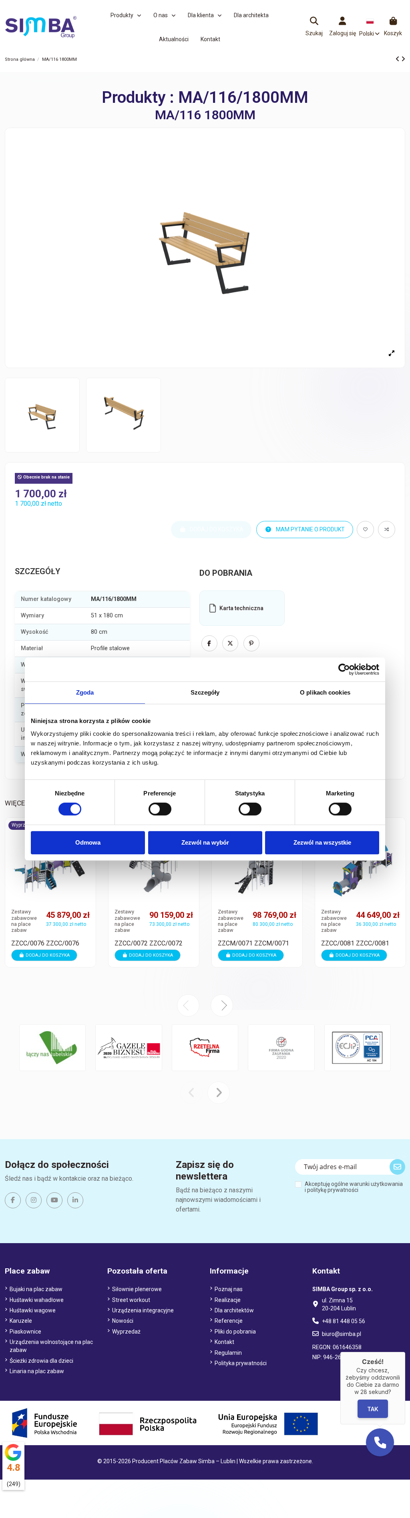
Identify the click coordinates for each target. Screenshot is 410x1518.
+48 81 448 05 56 (343, 1321)
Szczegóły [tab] (205, 692)
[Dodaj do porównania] (386, 529)
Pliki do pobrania (235, 1331)
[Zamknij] (405, 1352)
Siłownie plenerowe (137, 1289)
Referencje (229, 1321)
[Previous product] (398, 59)
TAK (372, 1408)
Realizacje (228, 1300)
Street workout (131, 1300)
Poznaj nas (229, 1289)
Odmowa (87, 842)
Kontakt (224, 1342)
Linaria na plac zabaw (37, 1371)
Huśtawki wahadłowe (37, 1300)
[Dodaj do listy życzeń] (365, 529)
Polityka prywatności (241, 1363)
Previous (188, 1005)
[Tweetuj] (230, 643)
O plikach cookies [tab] (325, 692)
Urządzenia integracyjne (143, 1310)
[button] (126, 15)
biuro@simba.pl (341, 1334)
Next (222, 1005)
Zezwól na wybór (205, 842)
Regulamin (228, 1353)
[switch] (160, 809)
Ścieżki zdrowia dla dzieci (41, 1361)
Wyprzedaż (126, 1331)
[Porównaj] (399, 845)
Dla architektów (234, 1310)
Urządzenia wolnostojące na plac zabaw (51, 1346)
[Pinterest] (251, 643)
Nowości (122, 1321)
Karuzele (21, 1321)
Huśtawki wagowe (33, 1310)
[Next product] (403, 59)
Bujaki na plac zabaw (36, 1289)
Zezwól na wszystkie (322, 842)
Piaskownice (25, 1331)
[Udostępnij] (209, 643)
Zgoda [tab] (85, 692)
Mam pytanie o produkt (310, 529)
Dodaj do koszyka (48, 955)
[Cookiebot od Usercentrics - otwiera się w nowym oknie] (344, 669)
